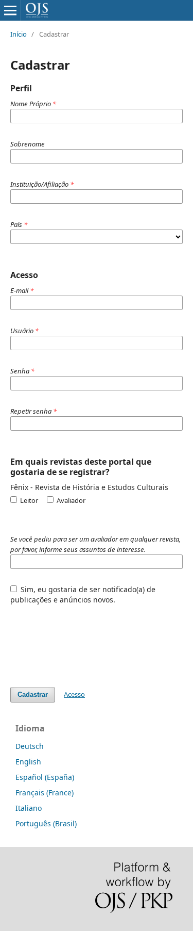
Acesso (74, 694)
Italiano (28, 808)
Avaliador (70, 500)
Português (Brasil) (46, 823)
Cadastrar (32, 694)
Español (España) (44, 777)
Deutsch (29, 746)
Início (18, 34)
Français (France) (44, 792)
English (28, 761)
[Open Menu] (10, 10)
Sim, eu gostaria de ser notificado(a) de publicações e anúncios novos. (83, 594)
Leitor (28, 500)
